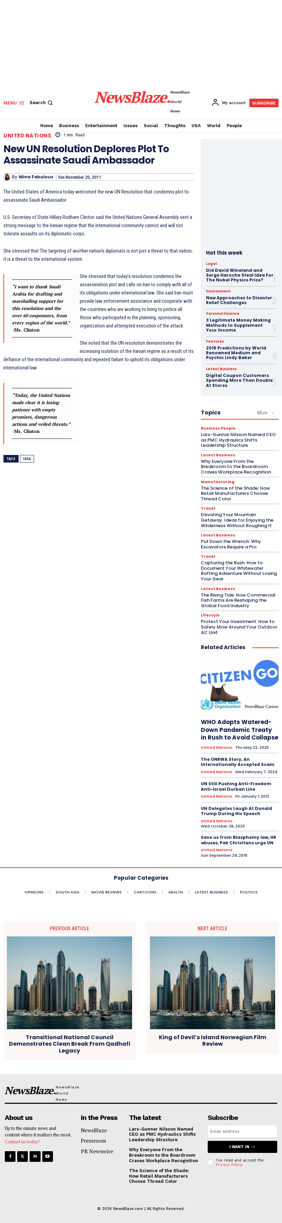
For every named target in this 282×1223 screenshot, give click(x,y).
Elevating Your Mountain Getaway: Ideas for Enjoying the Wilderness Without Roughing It (237, 520)
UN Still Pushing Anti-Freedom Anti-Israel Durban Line (236, 786)
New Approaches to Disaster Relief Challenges (239, 300)
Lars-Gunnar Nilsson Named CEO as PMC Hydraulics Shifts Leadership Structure (238, 439)
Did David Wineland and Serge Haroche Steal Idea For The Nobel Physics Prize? (239, 275)
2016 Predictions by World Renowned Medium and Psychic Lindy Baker (236, 353)
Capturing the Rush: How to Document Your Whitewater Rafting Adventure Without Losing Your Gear (239, 570)
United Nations (27, 135)
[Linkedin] (35, 1156)
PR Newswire (97, 1151)
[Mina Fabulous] (7, 177)
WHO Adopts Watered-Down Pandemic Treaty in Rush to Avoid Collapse (239, 729)
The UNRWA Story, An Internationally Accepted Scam (237, 762)
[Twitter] (22, 1156)
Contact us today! (22, 1141)
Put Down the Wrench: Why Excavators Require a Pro (231, 544)
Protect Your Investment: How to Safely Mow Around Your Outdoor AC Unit (239, 626)
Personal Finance (222, 313)
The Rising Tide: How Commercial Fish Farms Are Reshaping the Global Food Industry (238, 600)
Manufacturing (218, 482)
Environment (218, 291)
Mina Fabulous (36, 177)
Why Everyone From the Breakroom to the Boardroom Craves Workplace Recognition (236, 466)
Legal (211, 264)
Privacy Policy (229, 1165)
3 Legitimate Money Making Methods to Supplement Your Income (238, 325)
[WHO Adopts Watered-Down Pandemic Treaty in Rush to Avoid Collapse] (240, 686)
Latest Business (221, 369)
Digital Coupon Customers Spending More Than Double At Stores (239, 380)
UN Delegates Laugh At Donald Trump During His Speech (236, 811)
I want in (239, 1147)
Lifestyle (210, 615)
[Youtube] (47, 1156)
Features (215, 341)
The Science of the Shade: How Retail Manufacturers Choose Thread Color (235, 493)
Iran (27, 459)
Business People (218, 428)
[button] (42, 102)
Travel (208, 508)
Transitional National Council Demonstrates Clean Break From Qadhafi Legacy (69, 1044)
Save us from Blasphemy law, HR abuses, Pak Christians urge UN (238, 840)
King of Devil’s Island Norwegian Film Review (212, 1040)
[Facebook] (10, 1156)
